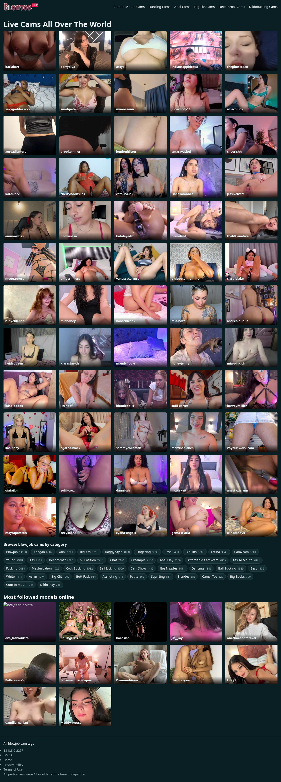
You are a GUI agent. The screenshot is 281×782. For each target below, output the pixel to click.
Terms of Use (13, 769)
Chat (117, 560)
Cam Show (142, 568)
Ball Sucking (231, 568)
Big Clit (60, 576)
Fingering (147, 552)
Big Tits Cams (204, 6)
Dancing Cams (159, 6)
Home (8, 760)
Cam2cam (245, 552)
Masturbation (45, 568)
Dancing (201, 568)
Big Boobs (240, 576)
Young (14, 560)
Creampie (142, 560)
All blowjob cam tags (19, 743)
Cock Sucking (79, 568)
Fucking (15, 568)
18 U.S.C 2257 (13, 750)
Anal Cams (182, 6)
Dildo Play (50, 584)
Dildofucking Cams (263, 6)
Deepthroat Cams (232, 6)
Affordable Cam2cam (206, 560)
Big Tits (195, 552)
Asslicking (113, 576)
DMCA (8, 755)
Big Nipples (172, 568)
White (14, 576)
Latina (219, 552)
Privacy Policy (13, 765)
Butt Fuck (86, 576)
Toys (172, 552)
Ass (36, 560)
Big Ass (89, 552)
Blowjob (16, 552)
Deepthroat (61, 560)
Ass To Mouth (246, 560)
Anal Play (170, 560)
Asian (37, 576)
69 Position (91, 560)
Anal (66, 552)
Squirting (161, 576)
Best (257, 568)
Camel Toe (212, 576)
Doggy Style (117, 552)
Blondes (186, 576)
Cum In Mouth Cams (129, 6)
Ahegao (43, 552)
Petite (137, 576)
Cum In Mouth (19, 584)
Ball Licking (112, 568)
